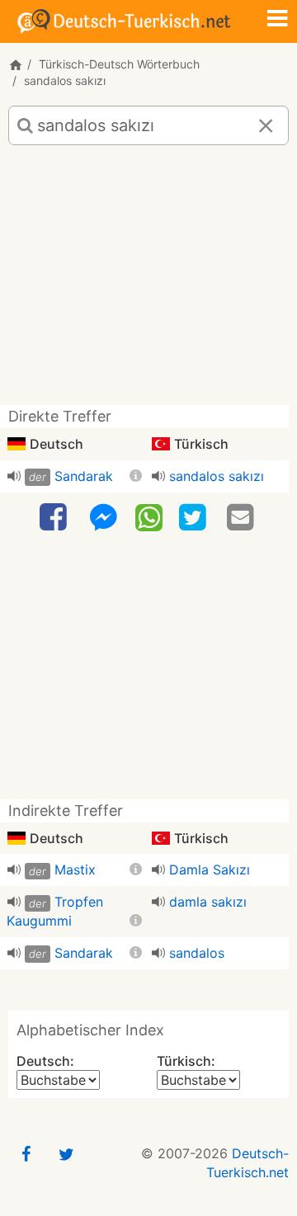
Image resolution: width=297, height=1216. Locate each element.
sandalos (196, 953)
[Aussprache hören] (14, 476)
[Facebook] (55, 518)
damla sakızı (208, 901)
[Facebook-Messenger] (103, 518)
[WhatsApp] (149, 516)
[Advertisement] (148, 281)
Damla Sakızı (209, 869)
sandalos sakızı (216, 476)
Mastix (75, 869)
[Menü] (277, 20)
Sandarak (83, 476)
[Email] (242, 518)
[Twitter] (194, 518)
